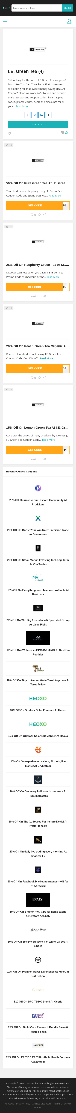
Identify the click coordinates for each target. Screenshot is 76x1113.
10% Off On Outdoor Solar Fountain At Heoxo (38, 710)
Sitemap (38, 1107)
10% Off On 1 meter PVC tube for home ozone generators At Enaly (38, 914)
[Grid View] (62, 133)
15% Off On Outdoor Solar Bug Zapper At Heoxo (38, 736)
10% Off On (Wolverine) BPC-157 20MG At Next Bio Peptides (38, 652)
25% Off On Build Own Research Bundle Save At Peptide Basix (38, 1029)
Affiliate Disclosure (41, 1103)
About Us (9, 1103)
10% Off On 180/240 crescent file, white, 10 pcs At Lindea (38, 944)
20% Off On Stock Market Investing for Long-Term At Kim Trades (38, 562)
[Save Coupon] (39, 215)
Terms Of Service (63, 1103)
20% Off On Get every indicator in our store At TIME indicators (38, 793)
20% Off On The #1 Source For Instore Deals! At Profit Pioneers (38, 823)
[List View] (66, 133)
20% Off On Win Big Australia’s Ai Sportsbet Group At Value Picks (38, 622)
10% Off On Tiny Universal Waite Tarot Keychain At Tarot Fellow (38, 682)
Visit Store (38, 124)
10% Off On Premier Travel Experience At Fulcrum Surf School (38, 974)
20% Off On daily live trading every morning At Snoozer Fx (38, 853)
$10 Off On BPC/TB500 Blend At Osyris (38, 1001)
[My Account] (69, 21)
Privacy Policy (23, 1103)
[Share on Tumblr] (48, 115)
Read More (22, 106)
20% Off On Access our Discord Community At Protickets (38, 502)
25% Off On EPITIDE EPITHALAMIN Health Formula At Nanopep (38, 1059)
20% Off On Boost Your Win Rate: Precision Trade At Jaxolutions (38, 532)
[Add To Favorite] (9, 133)
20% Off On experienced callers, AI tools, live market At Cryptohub (38, 763)
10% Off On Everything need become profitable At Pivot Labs (38, 592)
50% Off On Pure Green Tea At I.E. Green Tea (40, 183)
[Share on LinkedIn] (41, 115)
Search (68, 8)
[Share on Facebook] (28, 115)
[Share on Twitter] (34, 115)
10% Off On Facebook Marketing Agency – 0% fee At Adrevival (38, 883)
